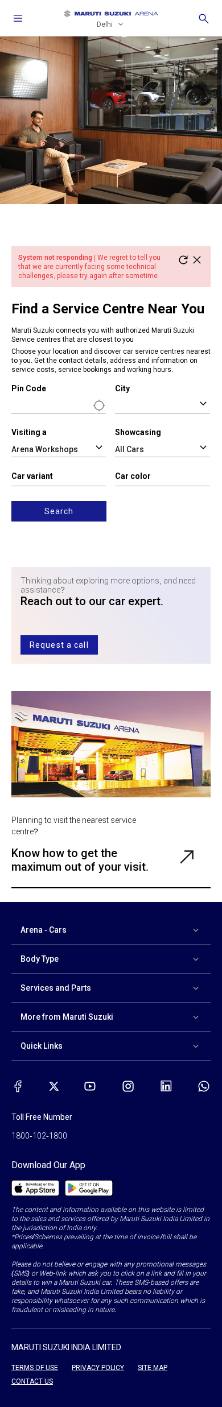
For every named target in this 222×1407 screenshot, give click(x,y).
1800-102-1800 (39, 1135)
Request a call (59, 644)
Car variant (32, 476)
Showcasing (138, 432)
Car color (133, 476)
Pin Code (28, 388)
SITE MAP (152, 1368)
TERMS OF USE (34, 1368)
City (122, 388)
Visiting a (29, 432)
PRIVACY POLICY (98, 1368)
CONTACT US (32, 1381)
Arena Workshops (44, 449)
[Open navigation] (18, 18)
